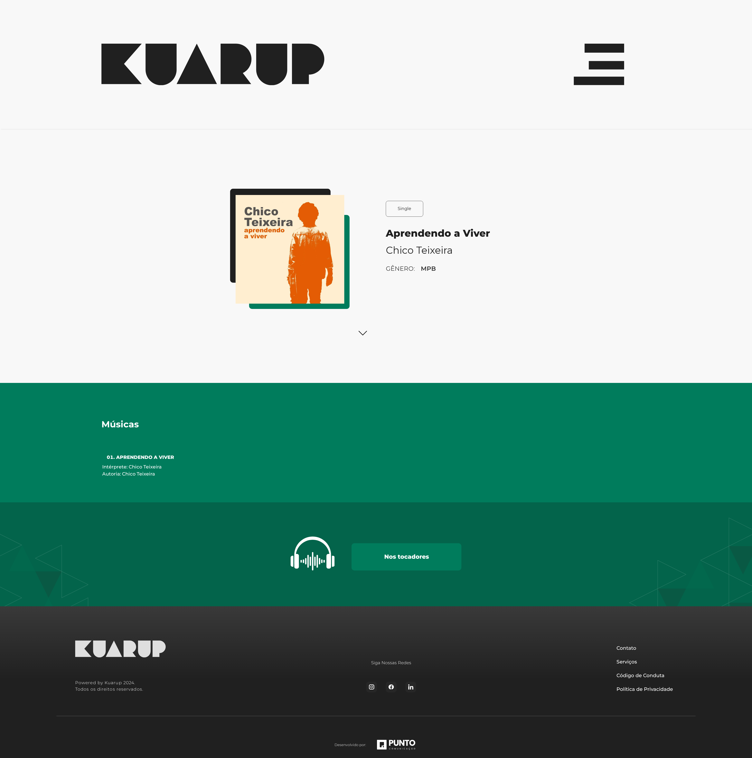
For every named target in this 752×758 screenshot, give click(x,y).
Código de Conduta (640, 675)
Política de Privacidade (644, 689)
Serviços (626, 662)
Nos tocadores (406, 556)
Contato (626, 648)
